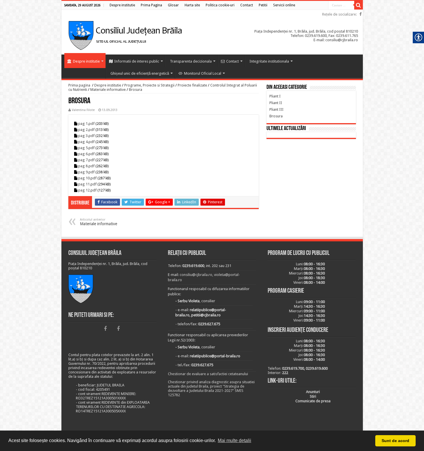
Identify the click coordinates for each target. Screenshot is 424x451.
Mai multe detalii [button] (234, 440)
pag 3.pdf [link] (86, 136)
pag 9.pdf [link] (86, 172)
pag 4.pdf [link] (86, 142)
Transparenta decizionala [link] (191, 61)
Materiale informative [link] (108, 89)
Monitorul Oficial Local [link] (202, 73)
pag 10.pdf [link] (87, 178)
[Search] (358, 5)
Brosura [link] (135, 89)
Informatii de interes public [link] (136, 61)
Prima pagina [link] (79, 85)
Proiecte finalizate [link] (192, 85)
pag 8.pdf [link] (86, 166)
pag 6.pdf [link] (86, 154)
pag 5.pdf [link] (86, 148)
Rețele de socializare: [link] (339, 14)
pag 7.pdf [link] (86, 160)
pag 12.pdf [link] (87, 190)
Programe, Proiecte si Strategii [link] (149, 85)
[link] (122, 5)
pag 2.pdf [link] (86, 129)
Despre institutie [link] (86, 61)
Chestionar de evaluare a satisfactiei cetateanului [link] (208, 374)
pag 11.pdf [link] (87, 184)
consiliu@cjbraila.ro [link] (196, 275)
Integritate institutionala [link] (269, 61)
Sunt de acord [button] (395, 440)
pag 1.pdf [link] (86, 123)
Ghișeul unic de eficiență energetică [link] (139, 73)
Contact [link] (232, 61)
